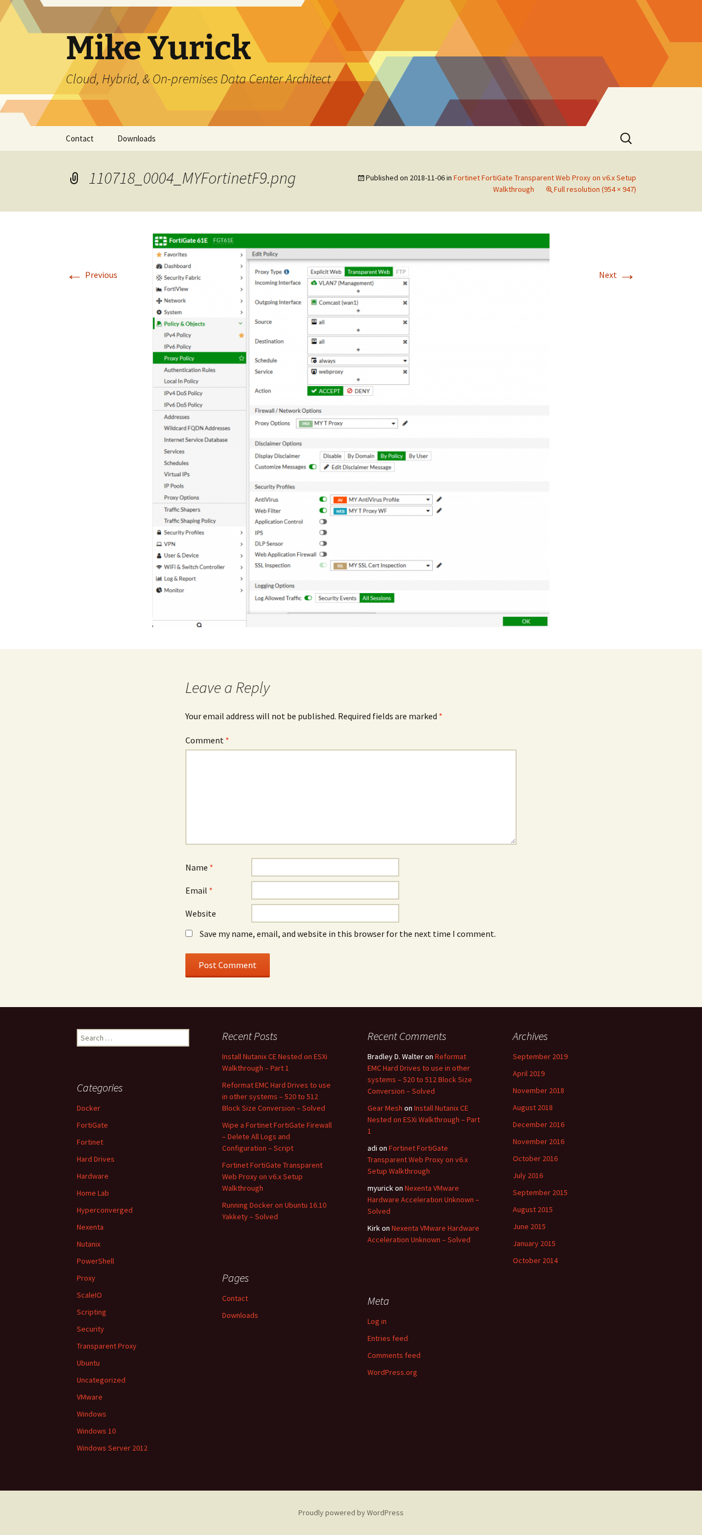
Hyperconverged (105, 1210)
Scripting (91, 1312)
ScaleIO (89, 1295)
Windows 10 (96, 1431)
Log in (377, 1321)
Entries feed (387, 1338)
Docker (88, 1108)
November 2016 (538, 1141)
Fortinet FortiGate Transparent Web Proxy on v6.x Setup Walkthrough (272, 1176)
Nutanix (88, 1244)
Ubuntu (88, 1363)
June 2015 (529, 1226)
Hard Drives (96, 1159)
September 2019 (540, 1056)
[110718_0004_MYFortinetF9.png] (351, 429)
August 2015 (533, 1209)
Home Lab (93, 1193)
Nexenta (90, 1227)
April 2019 (529, 1073)
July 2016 (528, 1175)
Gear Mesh (385, 1108)
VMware (90, 1397)
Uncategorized (101, 1380)
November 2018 (538, 1090)
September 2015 (540, 1192)
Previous (91, 274)
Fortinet (90, 1142)
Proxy (86, 1278)
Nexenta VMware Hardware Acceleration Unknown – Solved (423, 1199)
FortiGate (92, 1125)
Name (199, 867)
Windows (91, 1414)
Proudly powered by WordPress (351, 1512)
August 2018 (533, 1107)
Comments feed (394, 1355)
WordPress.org (392, 1372)
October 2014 (535, 1260)
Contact (80, 138)
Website (200, 913)
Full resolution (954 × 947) (595, 189)
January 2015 (534, 1243)
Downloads (136, 138)
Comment (207, 740)
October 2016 (535, 1158)
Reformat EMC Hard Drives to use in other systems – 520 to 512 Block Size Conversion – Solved (276, 1096)
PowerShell (95, 1261)
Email (199, 890)
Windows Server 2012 (112, 1448)
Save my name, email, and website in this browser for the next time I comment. (348, 933)
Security (90, 1329)
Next (617, 274)
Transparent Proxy (107, 1346)
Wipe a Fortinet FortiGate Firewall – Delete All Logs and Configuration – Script (277, 1136)
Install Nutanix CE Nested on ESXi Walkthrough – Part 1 (423, 1119)
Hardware (93, 1176)
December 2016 (538, 1124)
